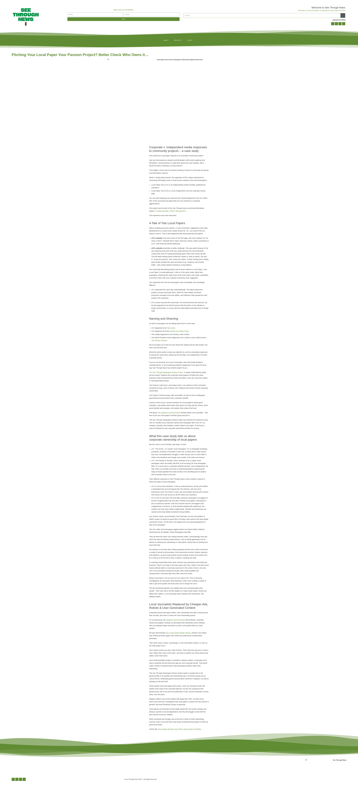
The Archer (171, 328)
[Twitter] (340, 23)
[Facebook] (332, 23)
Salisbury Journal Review (175, 620)
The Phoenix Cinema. (159, 340)
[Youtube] (343, 23)
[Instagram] (336, 23)
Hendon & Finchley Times (179, 331)
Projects (178, 40)
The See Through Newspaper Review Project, (166, 372)
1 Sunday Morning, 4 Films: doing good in (170, 211)
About (166, 40)
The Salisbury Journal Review (169, 413)
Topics (189, 40)
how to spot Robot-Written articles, (178, 633)
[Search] (342, 15)
